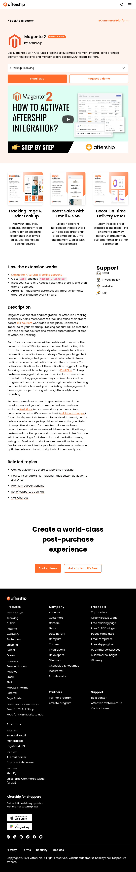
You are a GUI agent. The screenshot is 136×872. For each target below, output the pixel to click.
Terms (26, 850)
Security (41, 850)
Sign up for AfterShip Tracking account (36, 275)
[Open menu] (130, 4)
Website (107, 286)
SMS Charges (19, 498)
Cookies (58, 850)
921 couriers (24, 323)
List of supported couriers (27, 492)
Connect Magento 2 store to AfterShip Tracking (42, 470)
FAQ (104, 293)
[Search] (122, 4)
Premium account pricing (27, 486)
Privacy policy (111, 280)
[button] (68, 119)
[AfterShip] (15, 4)
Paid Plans (26, 409)
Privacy (12, 850)
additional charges (72, 413)
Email (105, 273)
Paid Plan (66, 370)
